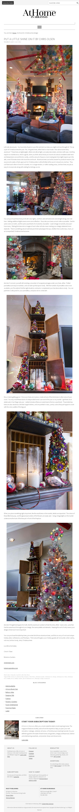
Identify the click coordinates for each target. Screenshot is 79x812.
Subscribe (25, 740)
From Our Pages (11, 708)
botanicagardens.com (11, 668)
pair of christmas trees (28, 678)
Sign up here (57, 756)
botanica (26, 676)
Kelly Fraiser (57, 766)
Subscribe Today (8, 3)
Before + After (10, 692)
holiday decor (10, 678)
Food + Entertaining (12, 705)
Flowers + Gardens (11, 702)
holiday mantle (18, 678)
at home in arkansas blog (17, 676)
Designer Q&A (10, 695)
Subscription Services (47, 804)
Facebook (31, 753)
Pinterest (31, 751)
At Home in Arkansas (39, 12)
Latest (7, 711)
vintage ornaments (45, 678)
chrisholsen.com (9, 663)
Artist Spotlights (10, 686)
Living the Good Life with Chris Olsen (20, 675)
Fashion (8, 699)
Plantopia (37, 678)
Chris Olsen (32, 676)
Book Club (12, 689)
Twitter (31, 758)
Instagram (31, 756)
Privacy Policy (9, 795)
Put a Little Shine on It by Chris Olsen (29, 39)
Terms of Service (10, 798)
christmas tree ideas (62, 676)
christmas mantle (40, 676)
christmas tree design (50, 676)
